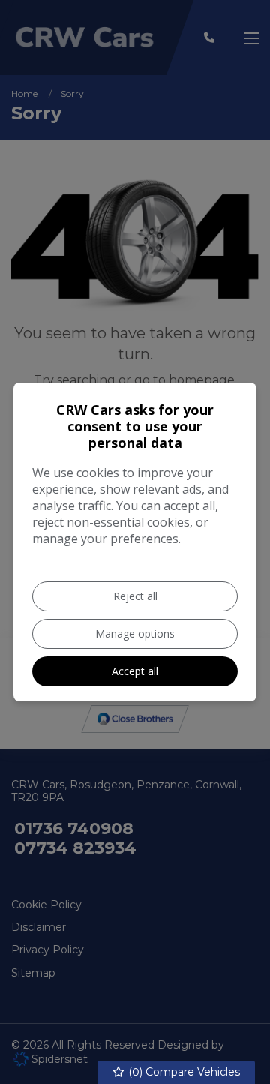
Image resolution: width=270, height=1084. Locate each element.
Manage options (135, 633)
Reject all (135, 596)
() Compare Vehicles (182, 1072)
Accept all (135, 671)
